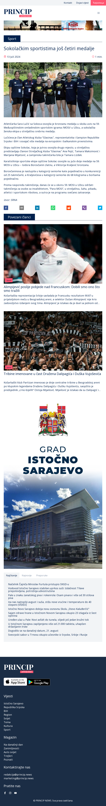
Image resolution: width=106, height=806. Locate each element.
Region (8, 714)
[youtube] (15, 793)
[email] (21, 208)
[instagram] (10, 793)
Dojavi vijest (82, 2)
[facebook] (6, 208)
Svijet (7, 718)
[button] (98, 13)
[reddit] (69, 208)
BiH (6, 711)
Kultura (8, 726)
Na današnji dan (13, 744)
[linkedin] (37, 208)
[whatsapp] (53, 208)
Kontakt (68, 2)
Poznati (8, 759)
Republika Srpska (14, 707)
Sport (8, 280)
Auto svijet (10, 752)
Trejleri (8, 755)
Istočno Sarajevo (13, 703)
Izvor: (7, 200)
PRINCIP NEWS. (44, 800)
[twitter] (100, 208)
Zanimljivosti (11, 748)
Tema (7, 722)
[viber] (84, 208)
